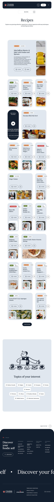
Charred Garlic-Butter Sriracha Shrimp (32, 240)
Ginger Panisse (13, 179)
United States (48, 491)
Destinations (21, 451)
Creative (29, 385)
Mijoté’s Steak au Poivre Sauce (40, 150)
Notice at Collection (32, 495)
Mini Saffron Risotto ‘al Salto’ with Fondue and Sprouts (22, 52)
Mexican (14, 394)
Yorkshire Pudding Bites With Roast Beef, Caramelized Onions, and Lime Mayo (13, 270)
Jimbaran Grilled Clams (13, 240)
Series (28, 449)
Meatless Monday (32, 394)
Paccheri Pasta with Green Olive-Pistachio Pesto (40, 180)
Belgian (21, 385)
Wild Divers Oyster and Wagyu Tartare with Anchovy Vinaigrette (26, 149)
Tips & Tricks (30, 451)
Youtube (47, 449)
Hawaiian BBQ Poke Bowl (30, 116)
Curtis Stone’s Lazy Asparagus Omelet (17, 299)
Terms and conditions (32, 488)
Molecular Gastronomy (33, 398)
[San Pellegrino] (20, 492)
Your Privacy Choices (32, 492)
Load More (27, 324)
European (38, 385)
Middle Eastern (20, 398)
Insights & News (29, 445)
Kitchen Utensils (11, 385)
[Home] (9, 4)
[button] (38, 5)
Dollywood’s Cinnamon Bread (12, 87)
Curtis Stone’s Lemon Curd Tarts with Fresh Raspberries (26, 269)
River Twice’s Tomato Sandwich (27, 87)
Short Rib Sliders (12, 210)
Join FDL (38, 447)
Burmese (28, 389)
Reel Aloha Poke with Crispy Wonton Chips (40, 86)
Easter (42, 394)
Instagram (47, 445)
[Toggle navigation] (48, 5)
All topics (29, 453)
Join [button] (43, 5)
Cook (19, 69)
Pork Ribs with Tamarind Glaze (39, 211)
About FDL (38, 445)
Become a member (14, 135)
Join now (9, 454)
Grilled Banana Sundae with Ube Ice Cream (26, 210)
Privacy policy (30, 490)
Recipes (26, 12)
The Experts (21, 449)
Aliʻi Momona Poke (13, 149)
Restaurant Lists (21, 447)
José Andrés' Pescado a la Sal (40, 300)
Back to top (43, 426)
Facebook (47, 447)
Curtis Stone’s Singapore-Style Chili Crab (40, 270)
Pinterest (47, 452)
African (22, 394)
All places (20, 453)
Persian (46, 385)
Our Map (20, 444)
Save (28, 69)
